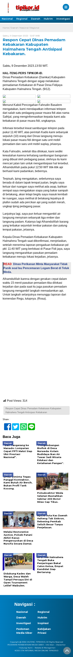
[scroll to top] (67, 652)
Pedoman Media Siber (24, 630)
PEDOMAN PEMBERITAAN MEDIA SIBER (25, 645)
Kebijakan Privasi (44, 630)
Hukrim (48, 18)
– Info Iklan (49, 645)
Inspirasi (43, 623)
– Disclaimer (60, 645)
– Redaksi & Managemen (44, 648)
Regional (21, 18)
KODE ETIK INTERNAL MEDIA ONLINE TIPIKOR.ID (36, 650)
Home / (7, 27)
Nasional (7, 18)
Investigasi (63, 18)
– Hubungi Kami (25, 648)
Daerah (35, 18)
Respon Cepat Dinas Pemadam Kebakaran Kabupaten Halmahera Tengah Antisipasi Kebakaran (33, 410)
